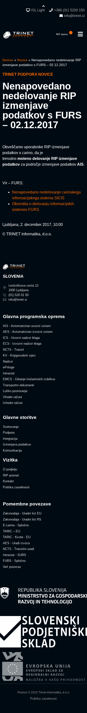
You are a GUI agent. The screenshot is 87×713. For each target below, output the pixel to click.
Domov (7, 60)
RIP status (62, 34)
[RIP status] (70, 32)
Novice (22, 60)
